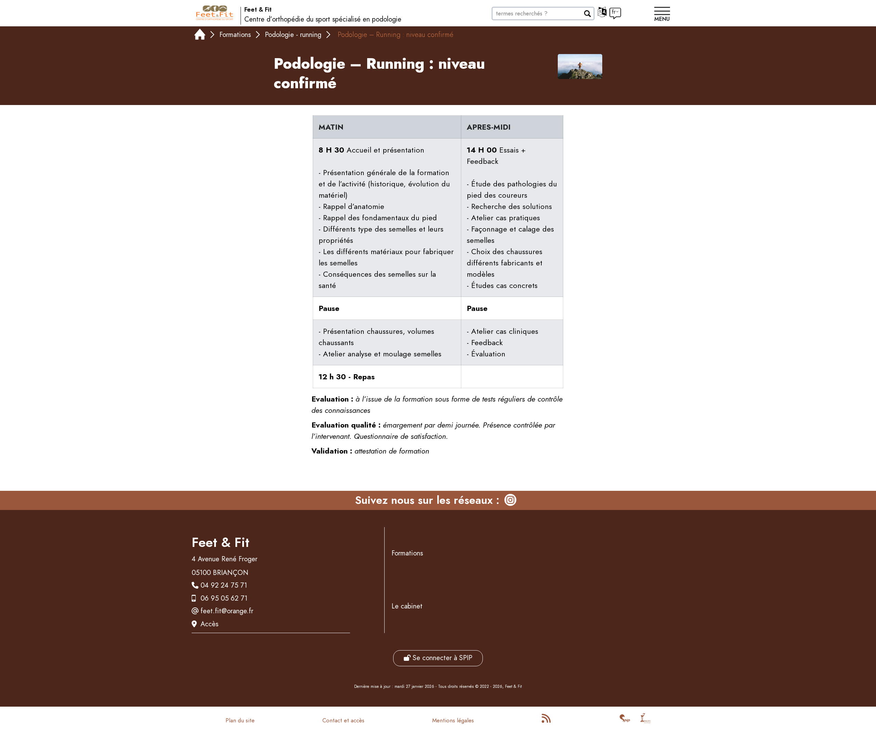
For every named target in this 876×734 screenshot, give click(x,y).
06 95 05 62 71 (224, 598)
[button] (662, 15)
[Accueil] (199, 36)
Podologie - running (293, 35)
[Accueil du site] (214, 13)
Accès (209, 624)
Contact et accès (343, 720)
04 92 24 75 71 (224, 585)
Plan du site (240, 720)
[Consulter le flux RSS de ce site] (547, 720)
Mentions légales (453, 720)
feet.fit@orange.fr (227, 611)
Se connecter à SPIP (441, 658)
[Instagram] (510, 500)
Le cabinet (407, 606)
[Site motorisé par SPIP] (625, 720)
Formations (235, 35)
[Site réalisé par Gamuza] (645, 720)
